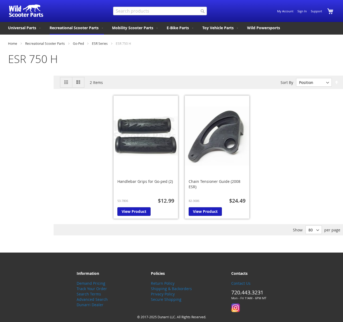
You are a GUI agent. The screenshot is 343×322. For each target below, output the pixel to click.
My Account (285, 11)
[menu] (171, 28)
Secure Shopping (166, 299)
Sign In (302, 11)
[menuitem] (25, 28)
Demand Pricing (91, 283)
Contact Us (241, 283)
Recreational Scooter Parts (45, 43)
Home (13, 43)
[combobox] (160, 11)
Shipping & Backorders (171, 288)
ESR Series (100, 43)
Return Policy (162, 283)
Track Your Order (92, 288)
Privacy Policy (163, 294)
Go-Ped (79, 43)
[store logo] (26, 10)
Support (316, 11)
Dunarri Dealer (90, 304)
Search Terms (89, 294)
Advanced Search (92, 299)
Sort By (287, 82)
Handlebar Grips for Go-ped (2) (145, 181)
